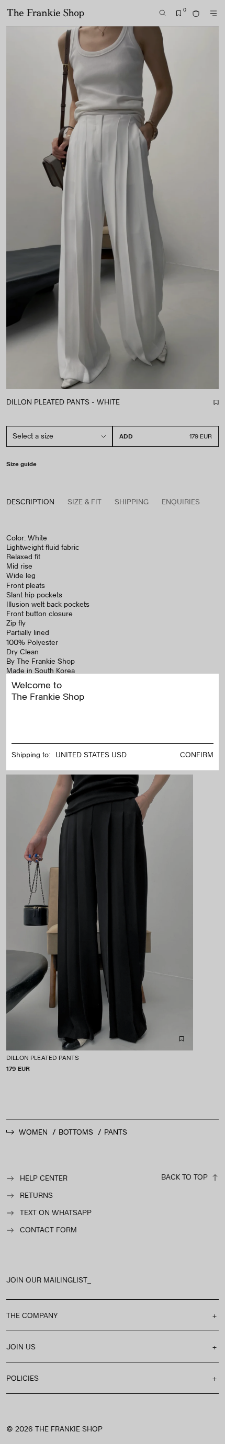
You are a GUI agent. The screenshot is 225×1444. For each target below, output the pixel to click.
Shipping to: (31, 754)
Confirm (196, 754)
